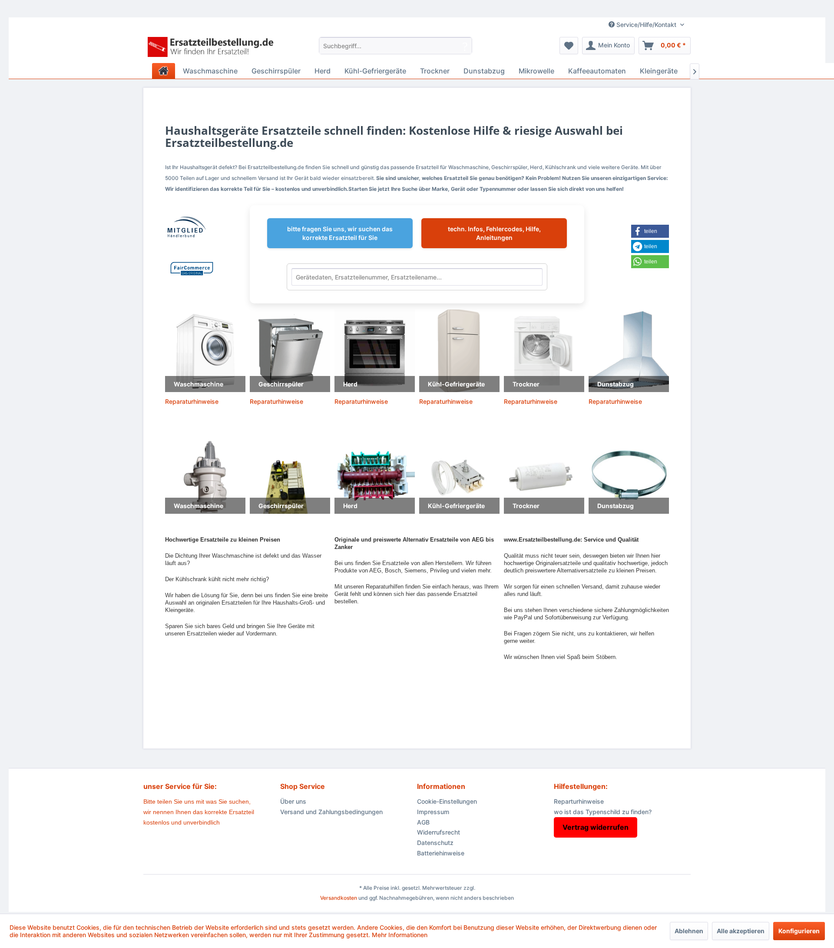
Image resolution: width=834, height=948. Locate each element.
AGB (423, 822)
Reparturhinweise (579, 801)
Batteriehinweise (440, 853)
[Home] (163, 71)
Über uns (293, 801)
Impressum (433, 811)
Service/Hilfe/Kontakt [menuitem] (646, 24)
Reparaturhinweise (191, 401)
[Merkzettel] (568, 45)
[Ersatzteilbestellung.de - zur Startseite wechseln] (213, 48)
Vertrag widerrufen (596, 827)
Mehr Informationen (399, 934)
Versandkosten (338, 898)
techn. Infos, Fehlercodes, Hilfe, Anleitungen (494, 233)
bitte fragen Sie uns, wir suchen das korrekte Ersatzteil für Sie (340, 233)
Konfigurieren (799, 931)
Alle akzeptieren (740, 931)
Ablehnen (689, 931)
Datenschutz (435, 842)
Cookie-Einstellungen (447, 801)
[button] (655, 231)
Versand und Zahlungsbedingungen (331, 811)
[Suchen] (465, 45)
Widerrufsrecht (438, 832)
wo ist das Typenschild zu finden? (603, 811)
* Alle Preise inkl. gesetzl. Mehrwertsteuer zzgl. (417, 888)
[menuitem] (395, 45)
